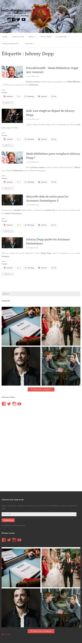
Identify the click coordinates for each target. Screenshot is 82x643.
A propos (29, 44)
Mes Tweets (6, 634)
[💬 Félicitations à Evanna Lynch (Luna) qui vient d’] (61, 326)
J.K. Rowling (61, 37)
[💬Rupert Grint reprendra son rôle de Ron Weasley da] (21, 326)
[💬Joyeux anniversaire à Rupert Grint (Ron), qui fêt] (61, 366)
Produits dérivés (10, 44)
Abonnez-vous (8, 520)
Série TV (32, 37)
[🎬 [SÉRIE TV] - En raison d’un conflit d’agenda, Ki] (21, 366)
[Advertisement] (41, 285)
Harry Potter (18, 37)
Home (4, 37)
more (4, 90)
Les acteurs (46, 37)
